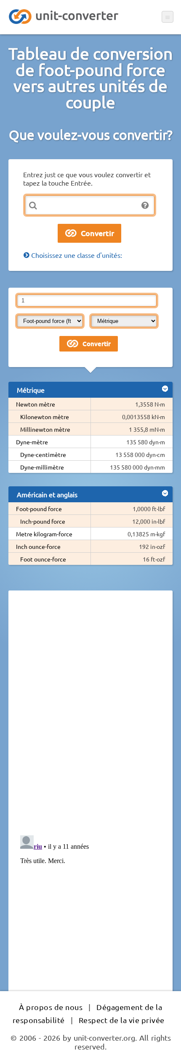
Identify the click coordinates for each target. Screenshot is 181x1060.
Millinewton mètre (45, 429)
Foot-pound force (39, 508)
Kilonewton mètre (44, 416)
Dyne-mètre (32, 442)
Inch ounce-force (38, 546)
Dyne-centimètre (43, 454)
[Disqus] (90, 712)
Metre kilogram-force (44, 534)
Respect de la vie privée (122, 1019)
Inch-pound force (42, 521)
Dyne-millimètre (42, 467)
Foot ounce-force (43, 559)
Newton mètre (35, 404)
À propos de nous (51, 1006)
